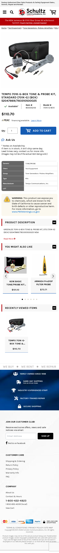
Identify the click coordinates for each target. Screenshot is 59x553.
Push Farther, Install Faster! (33, 23)
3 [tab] (28, 299)
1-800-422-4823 (16, 500)
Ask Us (10, 140)
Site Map (48, 527)
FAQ (7, 476)
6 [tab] (36, 299)
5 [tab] (33, 299)
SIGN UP (45, 436)
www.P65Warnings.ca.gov (26, 211)
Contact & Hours (14, 496)
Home (3, 28)
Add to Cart (42, 130)
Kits (56, 28)
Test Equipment (14, 28)
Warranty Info (12, 473)
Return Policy (12, 465)
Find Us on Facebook (16, 443)
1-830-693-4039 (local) (16, 504)
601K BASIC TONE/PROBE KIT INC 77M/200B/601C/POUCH (15, 283)
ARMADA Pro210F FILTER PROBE (44, 283)
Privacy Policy (12, 469)
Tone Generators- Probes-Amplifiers (38, 28)
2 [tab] (25, 299)
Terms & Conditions (16, 527)
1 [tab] (22, 299)
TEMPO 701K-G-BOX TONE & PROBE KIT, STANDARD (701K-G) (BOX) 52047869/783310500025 (16, 342)
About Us (10, 492)
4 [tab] (31, 299)
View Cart (10, 508)
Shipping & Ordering (15, 461)
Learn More (36, 120)
